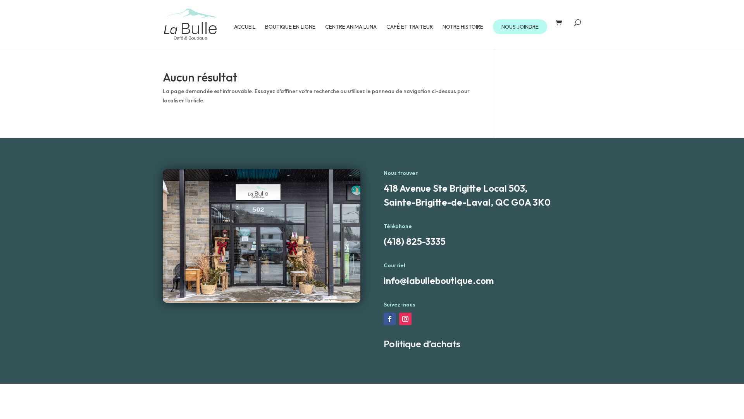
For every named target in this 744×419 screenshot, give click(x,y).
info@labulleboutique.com (439, 280)
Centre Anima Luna (351, 27)
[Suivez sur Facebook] (390, 319)
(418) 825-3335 (415, 241)
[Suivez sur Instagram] (405, 319)
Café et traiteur (409, 27)
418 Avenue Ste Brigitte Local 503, (455, 188)
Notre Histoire (463, 27)
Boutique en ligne (290, 27)
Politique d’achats (422, 344)
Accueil (244, 27)
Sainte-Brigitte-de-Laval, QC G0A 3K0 (467, 202)
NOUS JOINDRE (520, 26)
